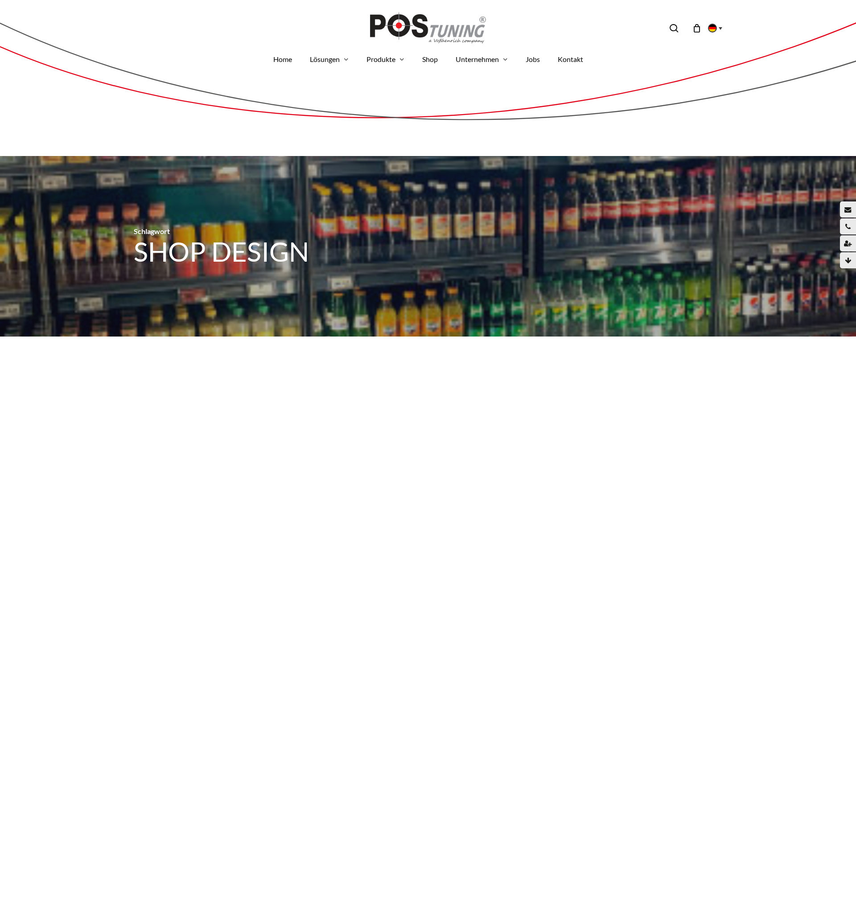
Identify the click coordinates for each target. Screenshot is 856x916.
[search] (674, 28)
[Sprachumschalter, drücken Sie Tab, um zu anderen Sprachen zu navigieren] (712, 28)
